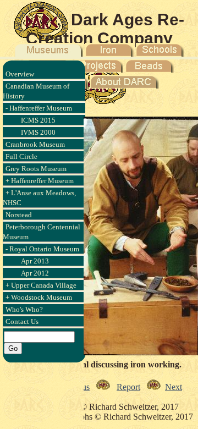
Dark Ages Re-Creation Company (105, 28)
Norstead (19, 215)
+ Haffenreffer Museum (40, 181)
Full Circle (21, 156)
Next (173, 387)
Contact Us (22, 321)
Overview (20, 74)
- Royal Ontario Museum (42, 249)
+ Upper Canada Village (41, 285)
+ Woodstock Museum (39, 297)
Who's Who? (24, 309)
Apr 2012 (35, 273)
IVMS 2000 (38, 132)
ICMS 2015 (38, 120)
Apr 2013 (35, 261)
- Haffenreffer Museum (39, 108)
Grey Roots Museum (36, 168)
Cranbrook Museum (35, 144)
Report (128, 387)
